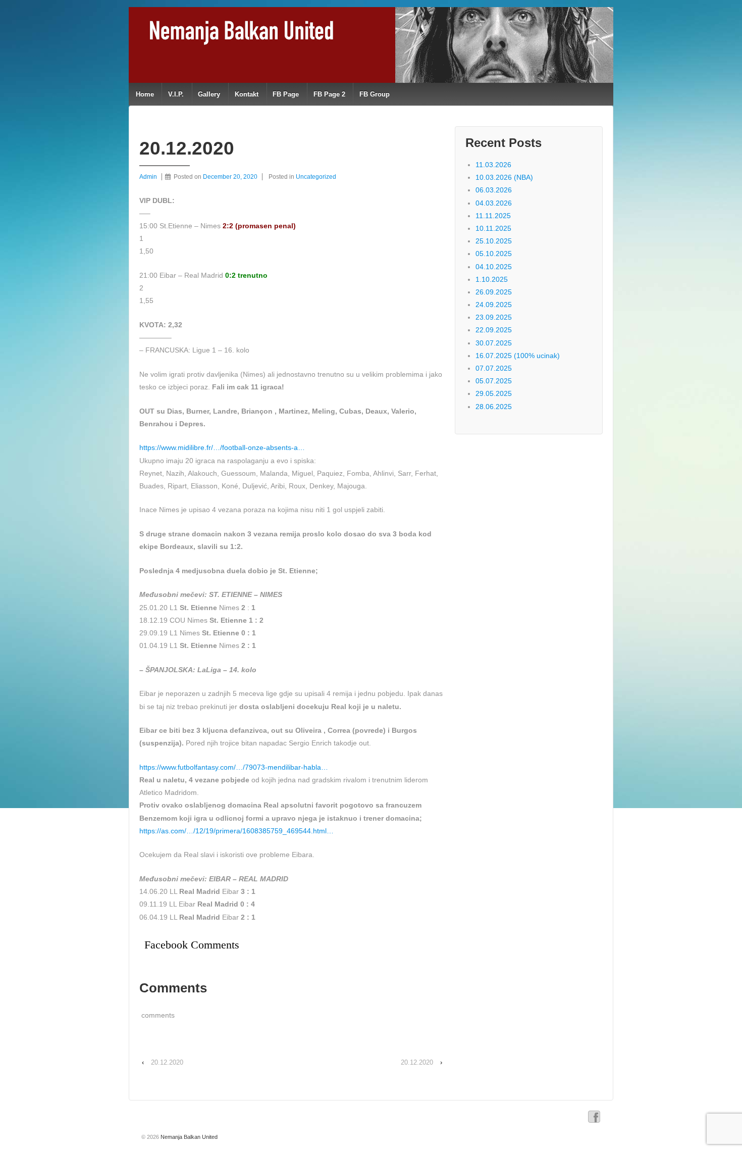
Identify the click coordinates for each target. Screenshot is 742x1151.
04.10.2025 (493, 267)
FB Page (286, 94)
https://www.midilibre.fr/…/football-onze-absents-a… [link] (222, 447)
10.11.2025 (493, 228)
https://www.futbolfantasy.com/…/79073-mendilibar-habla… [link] (233, 767)
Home (145, 94)
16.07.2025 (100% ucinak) (517, 356)
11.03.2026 (493, 165)
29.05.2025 (493, 393)
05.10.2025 (493, 253)
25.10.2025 (493, 241)
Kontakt (246, 94)
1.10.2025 (491, 279)
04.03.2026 (493, 203)
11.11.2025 (493, 216)
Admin (148, 176)
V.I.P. (176, 94)
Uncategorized (316, 176)
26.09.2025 (493, 292)
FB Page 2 (329, 94)
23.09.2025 (493, 317)
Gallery (209, 94)
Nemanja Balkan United (188, 1137)
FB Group (374, 94)
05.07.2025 (493, 381)
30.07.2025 (493, 343)
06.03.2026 (493, 190)
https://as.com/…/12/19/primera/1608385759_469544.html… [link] (236, 831)
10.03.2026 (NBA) (504, 177)
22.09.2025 (493, 330)
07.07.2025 (493, 368)
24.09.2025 (493, 305)
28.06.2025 (493, 407)
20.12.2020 (167, 1062)
